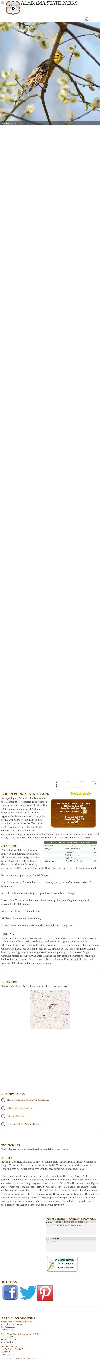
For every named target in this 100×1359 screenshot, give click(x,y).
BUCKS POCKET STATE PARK (73, 803)
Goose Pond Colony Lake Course (16, 1321)
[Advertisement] (30, 775)
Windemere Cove (9, 1346)
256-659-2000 (77, 817)
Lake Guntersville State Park (20, 1108)
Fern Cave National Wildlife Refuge (23, 1124)
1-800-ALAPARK (77, 819)
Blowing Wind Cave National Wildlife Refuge (28, 1100)
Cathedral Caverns (15, 1116)
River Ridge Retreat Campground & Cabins (21, 1334)
